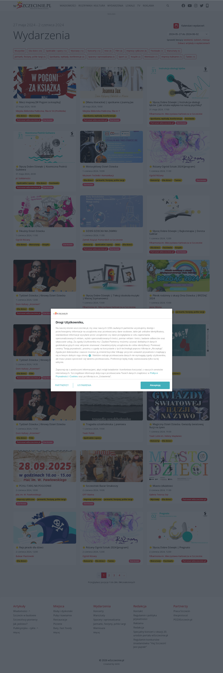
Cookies (74, 376)
